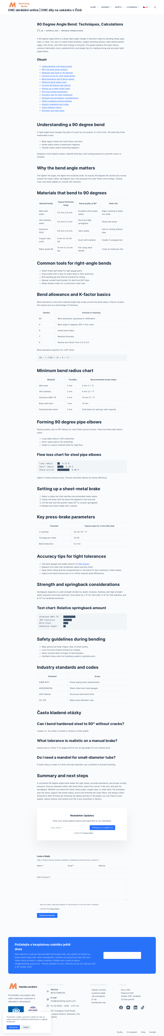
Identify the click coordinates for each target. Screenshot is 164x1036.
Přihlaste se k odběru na (102, 827)
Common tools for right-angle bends (58, 76)
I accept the (83, 833)
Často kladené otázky (52, 107)
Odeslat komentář (47, 915)
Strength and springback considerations (60, 98)
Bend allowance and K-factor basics (58, 79)
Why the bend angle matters (54, 69)
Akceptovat (13, 1027)
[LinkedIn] (135, 1007)
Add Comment (43, 877)
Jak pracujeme (98, 996)
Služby (93, 7)
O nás (94, 999)
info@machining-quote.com (63, 1001)
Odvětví (118, 7)
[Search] (155, 7)
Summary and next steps (53, 110)
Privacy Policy (88, 833)
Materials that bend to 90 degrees (57, 72)
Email (71, 866)
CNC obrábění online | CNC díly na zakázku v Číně (45, 10)
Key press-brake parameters (54, 91)
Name (40, 866)
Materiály (105, 7)
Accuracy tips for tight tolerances (57, 95)
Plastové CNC (127, 993)
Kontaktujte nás (98, 1002)
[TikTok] (142, 1007)
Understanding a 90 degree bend (57, 66)
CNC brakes (83, 564)
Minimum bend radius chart (54, 82)
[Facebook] (121, 1007)
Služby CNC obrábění (131, 996)
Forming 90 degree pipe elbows (56, 85)
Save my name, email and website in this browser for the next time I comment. (69, 904)
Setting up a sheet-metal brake (56, 88)
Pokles (26, 1027)
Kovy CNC (125, 990)
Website (102, 866)
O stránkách (132, 7)
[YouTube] (128, 1007)
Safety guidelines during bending (57, 101)
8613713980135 (58, 993)
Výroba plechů (127, 999)
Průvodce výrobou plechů (72, 31)
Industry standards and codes (55, 104)
